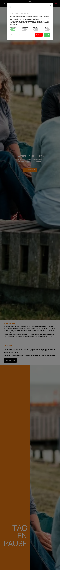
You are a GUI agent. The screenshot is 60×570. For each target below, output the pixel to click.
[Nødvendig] (12, 29)
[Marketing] (47, 29)
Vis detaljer (13, 35)
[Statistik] (35, 29)
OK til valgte (39, 35)
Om (20, 35)
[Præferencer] (24, 29)
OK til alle (47, 35)
